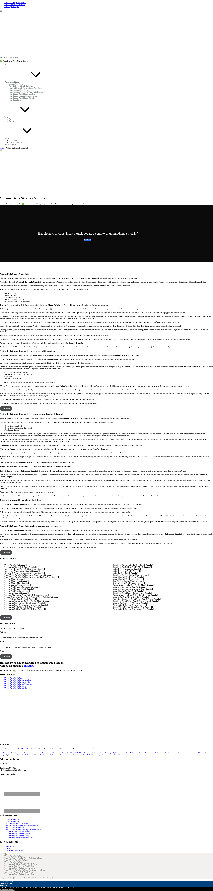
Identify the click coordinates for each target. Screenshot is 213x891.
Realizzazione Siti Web (22, 878)
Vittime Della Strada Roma (9, 57)
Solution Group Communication (51, 878)
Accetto (3, 890)
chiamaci (29, 665)
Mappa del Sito (9, 846)
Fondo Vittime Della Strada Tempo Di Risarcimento (22, 830)
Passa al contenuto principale (14, 5)
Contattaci (87, 240)
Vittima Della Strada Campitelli (103, 753)
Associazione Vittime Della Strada (16, 824)
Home (2, 148)
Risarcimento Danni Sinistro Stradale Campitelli (164, 753)
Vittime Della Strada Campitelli (80, 753)
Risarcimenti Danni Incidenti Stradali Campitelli (25, 755)
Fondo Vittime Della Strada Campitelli (13, 753)
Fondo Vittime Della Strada (14, 828)
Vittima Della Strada (11, 822)
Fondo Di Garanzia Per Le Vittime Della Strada (18, 749)
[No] (14, 890)
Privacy (7, 848)
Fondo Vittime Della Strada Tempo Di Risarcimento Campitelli (99, 755)
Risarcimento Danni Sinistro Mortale (17, 834)
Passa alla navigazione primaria (15, 3)
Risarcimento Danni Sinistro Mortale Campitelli (59, 755)
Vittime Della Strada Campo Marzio (17, 682)
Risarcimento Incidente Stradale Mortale (18, 838)
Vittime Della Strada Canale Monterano (18, 684)
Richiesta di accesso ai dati (13, 850)
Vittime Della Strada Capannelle (15, 688)
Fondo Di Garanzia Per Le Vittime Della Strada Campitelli (48, 753)
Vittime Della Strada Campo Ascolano (17, 680)
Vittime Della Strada (11, 820)
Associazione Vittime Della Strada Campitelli (131, 753)
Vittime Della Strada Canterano (15, 686)
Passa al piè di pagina (11, 7)
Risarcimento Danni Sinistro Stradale (17, 836)
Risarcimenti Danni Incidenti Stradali (17, 832)
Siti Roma (35, 878)
